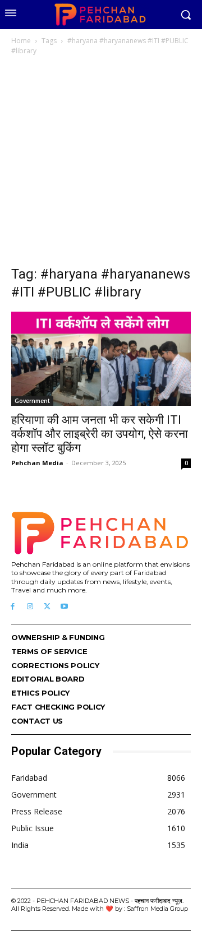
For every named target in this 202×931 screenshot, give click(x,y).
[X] (47, 607)
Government (32, 401)
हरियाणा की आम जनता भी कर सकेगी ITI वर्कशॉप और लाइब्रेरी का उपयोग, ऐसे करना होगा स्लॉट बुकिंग (99, 434)
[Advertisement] (101, 164)
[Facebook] (13, 607)
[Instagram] (30, 607)
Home (21, 40)
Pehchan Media (37, 462)
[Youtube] (64, 607)
